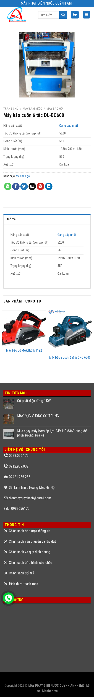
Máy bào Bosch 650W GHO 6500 (70, 358)
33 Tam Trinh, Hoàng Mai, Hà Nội (32, 487)
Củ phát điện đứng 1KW (34, 401)
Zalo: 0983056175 (16, 508)
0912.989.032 (19, 466)
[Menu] (86, 15)
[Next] (91, 342)
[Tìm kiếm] (63, 15)
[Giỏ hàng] (75, 15)
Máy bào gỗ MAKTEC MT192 (24, 350)
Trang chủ (10, 108)
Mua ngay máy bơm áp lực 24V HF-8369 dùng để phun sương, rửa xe (52, 433)
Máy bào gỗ (55, 108)
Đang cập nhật (68, 126)
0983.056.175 (19, 455)
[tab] (47, 219)
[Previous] (3, 342)
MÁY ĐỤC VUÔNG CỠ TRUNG (38, 416)
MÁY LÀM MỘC (32, 108)
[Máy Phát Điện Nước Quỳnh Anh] (17, 15)
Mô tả (11, 219)
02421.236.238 (19, 477)
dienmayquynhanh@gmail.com (30, 498)
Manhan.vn (50, 691)
